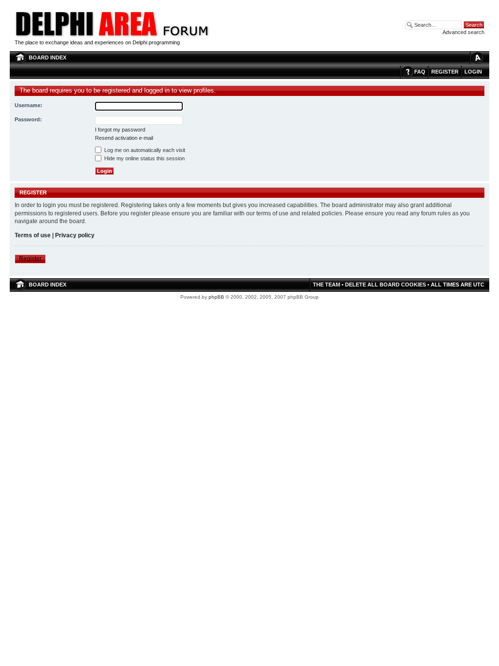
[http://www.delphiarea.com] (87, 36)
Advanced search (463, 32)
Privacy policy (75, 235)
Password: (28, 119)
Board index (47, 57)
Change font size (477, 58)
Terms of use (33, 235)
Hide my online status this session (144, 158)
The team (326, 284)
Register (445, 72)
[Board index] (185, 36)
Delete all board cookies (385, 284)
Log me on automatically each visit (144, 150)
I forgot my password (120, 130)
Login (473, 72)
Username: (28, 105)
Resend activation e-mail (124, 138)
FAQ (419, 72)
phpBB (216, 297)
